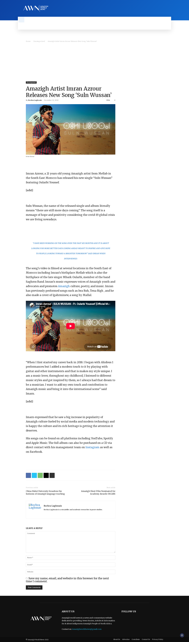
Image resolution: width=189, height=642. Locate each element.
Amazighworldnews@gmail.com (86, 629)
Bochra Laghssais (35, 100)
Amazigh (64, 286)
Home (28, 41)
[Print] (52, 475)
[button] (21, 19)
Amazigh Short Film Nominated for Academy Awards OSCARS (98, 492)
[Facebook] (160, 8)
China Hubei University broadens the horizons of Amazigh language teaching (45, 492)
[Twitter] (169, 8)
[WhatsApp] (40, 475)
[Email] (46, 475)
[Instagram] (165, 8)
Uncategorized (39, 41)
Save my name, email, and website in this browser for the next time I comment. (67, 580)
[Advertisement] (94, 62)
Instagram (92, 447)
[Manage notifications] (182, 635)
